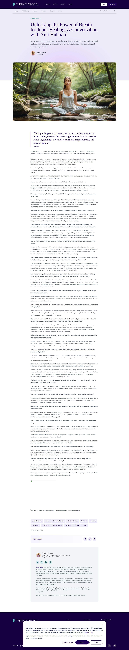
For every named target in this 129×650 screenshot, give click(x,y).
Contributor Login (106, 620)
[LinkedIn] (94, 539)
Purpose (52, 11)
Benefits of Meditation (58, 521)
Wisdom (35, 11)
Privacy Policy (89, 632)
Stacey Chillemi (41, 52)
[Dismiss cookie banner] (102, 625)
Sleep (60, 11)
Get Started (112, 4)
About (70, 4)
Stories (55, 4)
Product (48, 4)
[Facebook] (85, 539)
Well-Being (25, 11)
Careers (63, 4)
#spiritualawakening (37, 521)
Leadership (93, 521)
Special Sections (104, 11)
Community (36, 18)
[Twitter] (90, 539)
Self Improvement (57, 525)
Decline (96, 642)
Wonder (44, 11)
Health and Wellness (72, 521)
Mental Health (45, 525)
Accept (82, 642)
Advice (47, 521)
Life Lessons (35, 525)
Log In (103, 4)
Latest (16, 11)
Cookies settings (68, 642)
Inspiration (84, 521)
